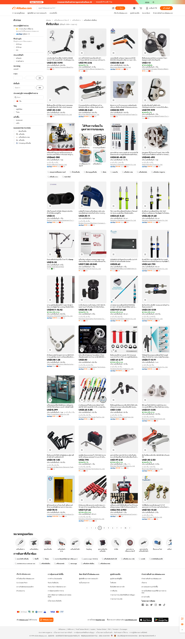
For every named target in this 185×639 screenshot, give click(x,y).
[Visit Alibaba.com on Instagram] (155, 605)
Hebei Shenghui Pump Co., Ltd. (152, 164)
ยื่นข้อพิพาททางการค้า (117, 587)
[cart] (141, 8)
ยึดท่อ (104, 172)
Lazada (92, 629)
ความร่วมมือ (146, 597)
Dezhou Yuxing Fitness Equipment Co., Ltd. (61, 220)
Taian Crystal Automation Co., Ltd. (58, 414)
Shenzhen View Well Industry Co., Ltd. (59, 114)
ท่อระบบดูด (74, 563)
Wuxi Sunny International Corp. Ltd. (122, 417)
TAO (109, 629)
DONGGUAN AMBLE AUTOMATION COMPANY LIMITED (124, 269)
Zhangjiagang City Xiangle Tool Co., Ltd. (91, 417)
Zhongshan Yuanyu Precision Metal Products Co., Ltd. (61, 67)
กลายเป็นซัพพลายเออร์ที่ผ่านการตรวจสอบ (154, 592)
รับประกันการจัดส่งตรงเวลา (57, 587)
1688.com (70, 629)
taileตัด (143, 559)
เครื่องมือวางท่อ (128, 172)
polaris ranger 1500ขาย (91, 559)
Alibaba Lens (23, 620)
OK (40, 78)
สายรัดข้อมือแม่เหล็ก (157, 559)
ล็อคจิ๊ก (37, 559)
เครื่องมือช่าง (76, 20)
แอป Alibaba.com (131, 620)
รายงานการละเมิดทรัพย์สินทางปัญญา (122, 595)
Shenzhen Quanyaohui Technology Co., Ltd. (92, 319)
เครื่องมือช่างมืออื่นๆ (88, 563)
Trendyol (115, 629)
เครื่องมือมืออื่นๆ (45, 563)
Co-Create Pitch (21, 583)
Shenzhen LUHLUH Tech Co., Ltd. (90, 269)
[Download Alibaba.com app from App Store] (145, 620)
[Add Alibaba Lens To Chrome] (46, 620)
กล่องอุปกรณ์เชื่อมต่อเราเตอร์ (58, 172)
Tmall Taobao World (82, 629)
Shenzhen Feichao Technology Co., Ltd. (92, 469)
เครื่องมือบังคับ (143, 172)
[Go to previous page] (87, 528)
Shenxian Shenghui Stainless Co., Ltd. (122, 466)
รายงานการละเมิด (116, 599)
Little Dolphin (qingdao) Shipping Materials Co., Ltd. (156, 69)
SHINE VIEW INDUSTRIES (55, 267)
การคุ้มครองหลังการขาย (56, 591)
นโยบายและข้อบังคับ (55, 601)
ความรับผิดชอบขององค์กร (25, 587)
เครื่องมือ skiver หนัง (129, 559)
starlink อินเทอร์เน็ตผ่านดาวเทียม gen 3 (66, 559)
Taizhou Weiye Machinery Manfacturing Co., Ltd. (61, 364)
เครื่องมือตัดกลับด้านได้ (110, 559)
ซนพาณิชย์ (67, 177)
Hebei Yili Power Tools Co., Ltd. (152, 517)
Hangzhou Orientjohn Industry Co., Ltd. (123, 164)
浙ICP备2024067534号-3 (147, 636)
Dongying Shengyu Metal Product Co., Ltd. (156, 116)
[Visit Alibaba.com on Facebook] (143, 605)
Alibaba (48, 20)
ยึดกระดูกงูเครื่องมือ (91, 172)
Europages (123, 629)
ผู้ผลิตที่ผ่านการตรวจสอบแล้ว (88, 578)
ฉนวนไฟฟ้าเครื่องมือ (23, 559)
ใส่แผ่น (47, 559)
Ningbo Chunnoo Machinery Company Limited (92, 223)
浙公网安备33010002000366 (127, 636)
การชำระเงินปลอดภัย (55, 578)
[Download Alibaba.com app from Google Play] (161, 620)
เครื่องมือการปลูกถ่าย (159, 172)
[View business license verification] (112, 636)
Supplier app (100, 620)
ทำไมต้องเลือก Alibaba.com (25, 578)
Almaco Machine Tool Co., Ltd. (57, 164)
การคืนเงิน (113, 591)
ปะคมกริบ (115, 172)
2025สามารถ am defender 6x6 (26, 563)
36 (125, 528)
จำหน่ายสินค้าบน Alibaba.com (151, 578)
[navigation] (28, 274)
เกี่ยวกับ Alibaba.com (23, 574)
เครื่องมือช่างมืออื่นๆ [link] (90, 20)
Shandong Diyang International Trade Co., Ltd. (124, 114)
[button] (113, 8)
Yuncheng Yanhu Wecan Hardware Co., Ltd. (92, 69)
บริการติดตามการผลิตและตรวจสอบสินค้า (59, 596)
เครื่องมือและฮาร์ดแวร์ (61, 20)
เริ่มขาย (144, 583)
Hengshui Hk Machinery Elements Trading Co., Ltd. (61, 467)
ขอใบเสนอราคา (84, 583)
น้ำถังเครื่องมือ (76, 172)
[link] (182, 618)
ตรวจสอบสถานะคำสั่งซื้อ (150, 587)
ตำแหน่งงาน (20, 591)
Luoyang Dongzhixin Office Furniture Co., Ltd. (61, 514)
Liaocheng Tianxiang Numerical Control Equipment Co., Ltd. (124, 514)
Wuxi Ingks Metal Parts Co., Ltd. (120, 67)
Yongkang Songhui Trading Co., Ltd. (122, 369)
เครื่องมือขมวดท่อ (105, 563)
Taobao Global (101, 629)
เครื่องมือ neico (54, 177)
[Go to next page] (130, 528)
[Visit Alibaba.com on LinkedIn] (147, 605)
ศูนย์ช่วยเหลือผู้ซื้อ (116, 578)
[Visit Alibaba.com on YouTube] (160, 605)
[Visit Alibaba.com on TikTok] (164, 605)
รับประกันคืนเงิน (53, 583)
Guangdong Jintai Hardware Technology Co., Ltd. (92, 367)
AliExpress (62, 629)
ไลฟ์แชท (113, 583)
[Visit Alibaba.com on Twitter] (151, 605)
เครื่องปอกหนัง (60, 563)
